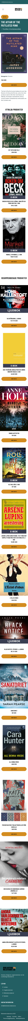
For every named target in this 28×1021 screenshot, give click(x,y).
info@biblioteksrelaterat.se (7, 2)
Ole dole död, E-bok (14, 484)
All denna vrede (14, 762)
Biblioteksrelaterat (9, 993)
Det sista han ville (14, 150)
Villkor (19, 1016)
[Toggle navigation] (3, 9)
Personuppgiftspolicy (9, 1018)
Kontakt (14, 1016)
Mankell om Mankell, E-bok (14, 254)
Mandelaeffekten (14, 433)
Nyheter (6, 996)
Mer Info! (14, 85)
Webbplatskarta (20, 1018)
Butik (4, 17)
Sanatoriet (14, 711)
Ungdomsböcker (8, 990)
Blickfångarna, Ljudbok (14, 318)
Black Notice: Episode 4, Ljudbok (14, 649)
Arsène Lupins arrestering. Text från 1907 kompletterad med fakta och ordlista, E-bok (14, 538)
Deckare (10, 76)
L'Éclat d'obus (14, 598)
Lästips (6, 987)
